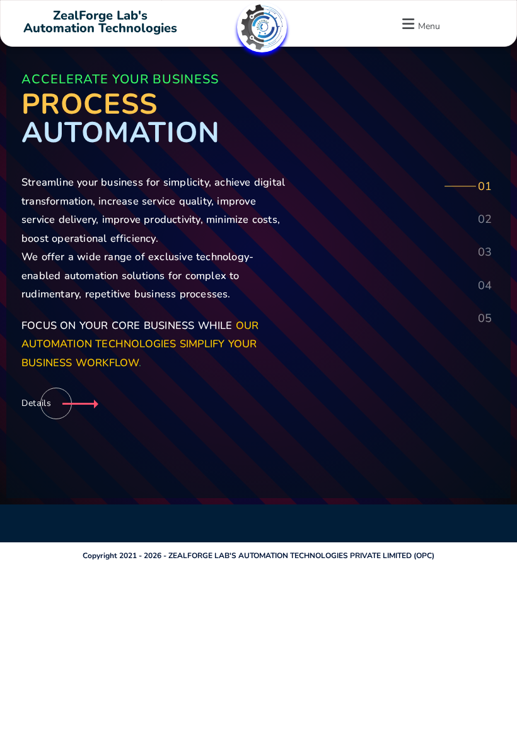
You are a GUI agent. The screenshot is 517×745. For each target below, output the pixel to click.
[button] (419, 23)
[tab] (484, 185)
